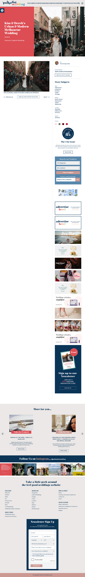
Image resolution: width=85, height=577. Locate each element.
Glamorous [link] (58, 87)
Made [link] (46, 3)
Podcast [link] (70, 3)
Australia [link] (57, 109)
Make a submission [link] (63, 504)
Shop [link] (76, 3)
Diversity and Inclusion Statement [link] (67, 494)
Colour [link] (33, 498)
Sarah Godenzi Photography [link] (63, 71)
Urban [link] (57, 92)
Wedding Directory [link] (10, 514)
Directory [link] (63, 3)
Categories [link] (34, 492)
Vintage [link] (57, 94)
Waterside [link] (58, 104)
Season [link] (33, 506)
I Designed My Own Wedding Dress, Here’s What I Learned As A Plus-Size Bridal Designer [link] (64, 439)
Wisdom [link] (41, 3)
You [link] (36, 3)
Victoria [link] (57, 112)
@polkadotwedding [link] (58, 459)
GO (78, 179)
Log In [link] (60, 498)
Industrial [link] (58, 89)
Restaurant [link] (58, 101)
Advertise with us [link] (63, 508)
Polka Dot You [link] (64, 432)
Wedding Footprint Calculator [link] (12, 508)
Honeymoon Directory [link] (10, 516)
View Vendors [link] (68, 172)
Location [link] (34, 500)
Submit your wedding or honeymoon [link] (68, 506)
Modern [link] (57, 91)
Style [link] (33, 502)
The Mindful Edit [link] (9, 506)
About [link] (60, 492)
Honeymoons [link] (53, 3)
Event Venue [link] (59, 99)
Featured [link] (31, 3)
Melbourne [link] (58, 111)
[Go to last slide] (2, 433)
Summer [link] (57, 117)
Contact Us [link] (61, 496)
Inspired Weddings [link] (18, 40)
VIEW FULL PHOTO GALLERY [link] (63, 75)
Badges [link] (61, 510)
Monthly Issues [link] (35, 508)
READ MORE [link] (68, 152)
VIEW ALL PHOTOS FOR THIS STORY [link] (28, 97)
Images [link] (34, 496)
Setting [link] (34, 504)
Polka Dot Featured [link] (21, 432)
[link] (2, 10)
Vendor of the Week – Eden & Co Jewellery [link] (21, 438)
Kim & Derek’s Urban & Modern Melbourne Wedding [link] (21, 92)
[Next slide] (82, 433)
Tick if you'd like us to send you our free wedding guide (42, 554)
